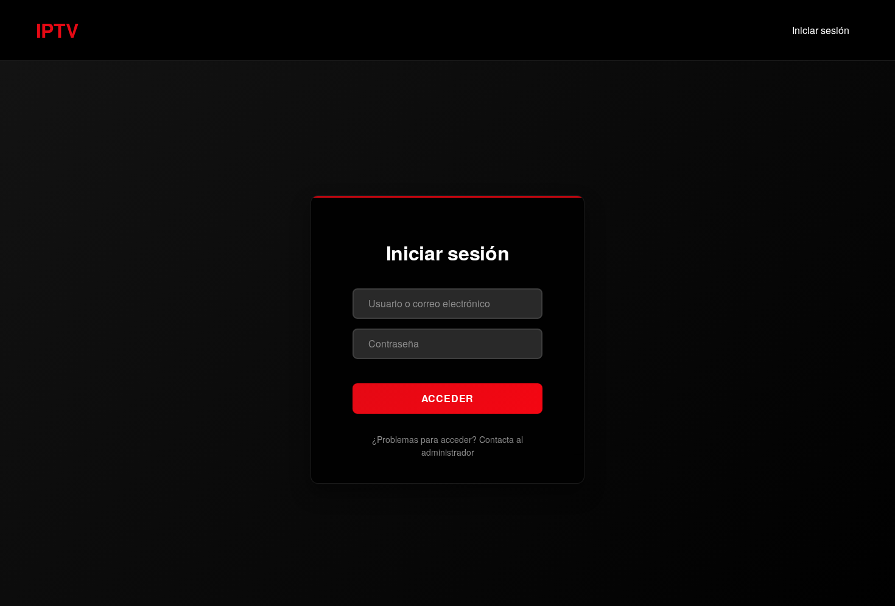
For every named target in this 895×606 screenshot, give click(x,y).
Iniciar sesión (820, 30)
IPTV (57, 30)
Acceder (447, 398)
